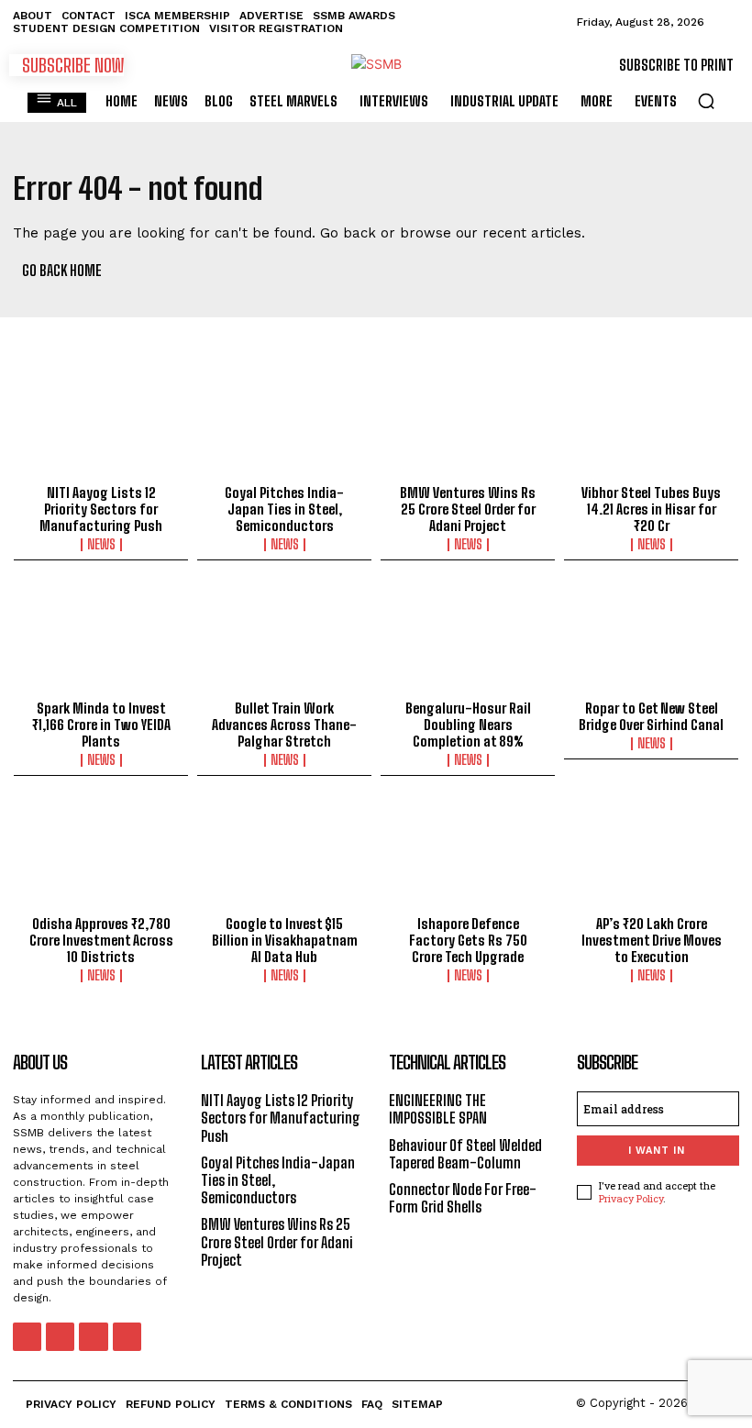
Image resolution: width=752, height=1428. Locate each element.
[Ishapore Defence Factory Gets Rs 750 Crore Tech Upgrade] (468, 854)
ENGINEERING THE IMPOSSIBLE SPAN (438, 1108)
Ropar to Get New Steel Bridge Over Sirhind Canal (651, 716)
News (101, 544)
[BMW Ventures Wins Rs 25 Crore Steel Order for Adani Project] (468, 423)
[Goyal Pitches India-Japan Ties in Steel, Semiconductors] (284, 423)
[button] (706, 101)
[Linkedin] (60, 1337)
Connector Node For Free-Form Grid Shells (462, 1197)
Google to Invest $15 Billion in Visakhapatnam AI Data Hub (285, 940)
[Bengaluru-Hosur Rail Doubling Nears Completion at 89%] (468, 639)
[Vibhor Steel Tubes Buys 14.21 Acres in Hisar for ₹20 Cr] (651, 423)
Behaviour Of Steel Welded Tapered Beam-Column (465, 1153)
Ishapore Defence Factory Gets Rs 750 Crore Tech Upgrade (468, 940)
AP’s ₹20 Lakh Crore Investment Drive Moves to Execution (651, 940)
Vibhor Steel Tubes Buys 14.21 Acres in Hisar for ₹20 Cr (651, 509)
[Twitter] (93, 1337)
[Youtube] (127, 1337)
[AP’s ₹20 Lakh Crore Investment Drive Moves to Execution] (651, 854)
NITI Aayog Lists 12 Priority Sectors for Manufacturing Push (100, 509)
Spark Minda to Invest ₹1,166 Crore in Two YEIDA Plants (101, 724)
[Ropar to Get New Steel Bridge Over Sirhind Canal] (651, 639)
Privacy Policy (631, 1198)
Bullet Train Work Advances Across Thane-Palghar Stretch (284, 724)
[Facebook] (27, 1337)
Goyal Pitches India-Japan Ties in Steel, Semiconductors (284, 509)
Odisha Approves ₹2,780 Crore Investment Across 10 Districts (101, 940)
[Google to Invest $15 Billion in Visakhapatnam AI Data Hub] (284, 854)
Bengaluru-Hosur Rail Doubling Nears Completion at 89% (468, 724)
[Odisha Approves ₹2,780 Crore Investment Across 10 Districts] (101, 854)
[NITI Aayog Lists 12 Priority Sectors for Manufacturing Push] (101, 423)
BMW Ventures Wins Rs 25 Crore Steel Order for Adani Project (468, 509)
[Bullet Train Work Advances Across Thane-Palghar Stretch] (284, 639)
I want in (656, 1151)
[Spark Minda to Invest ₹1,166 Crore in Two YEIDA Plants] (101, 639)
